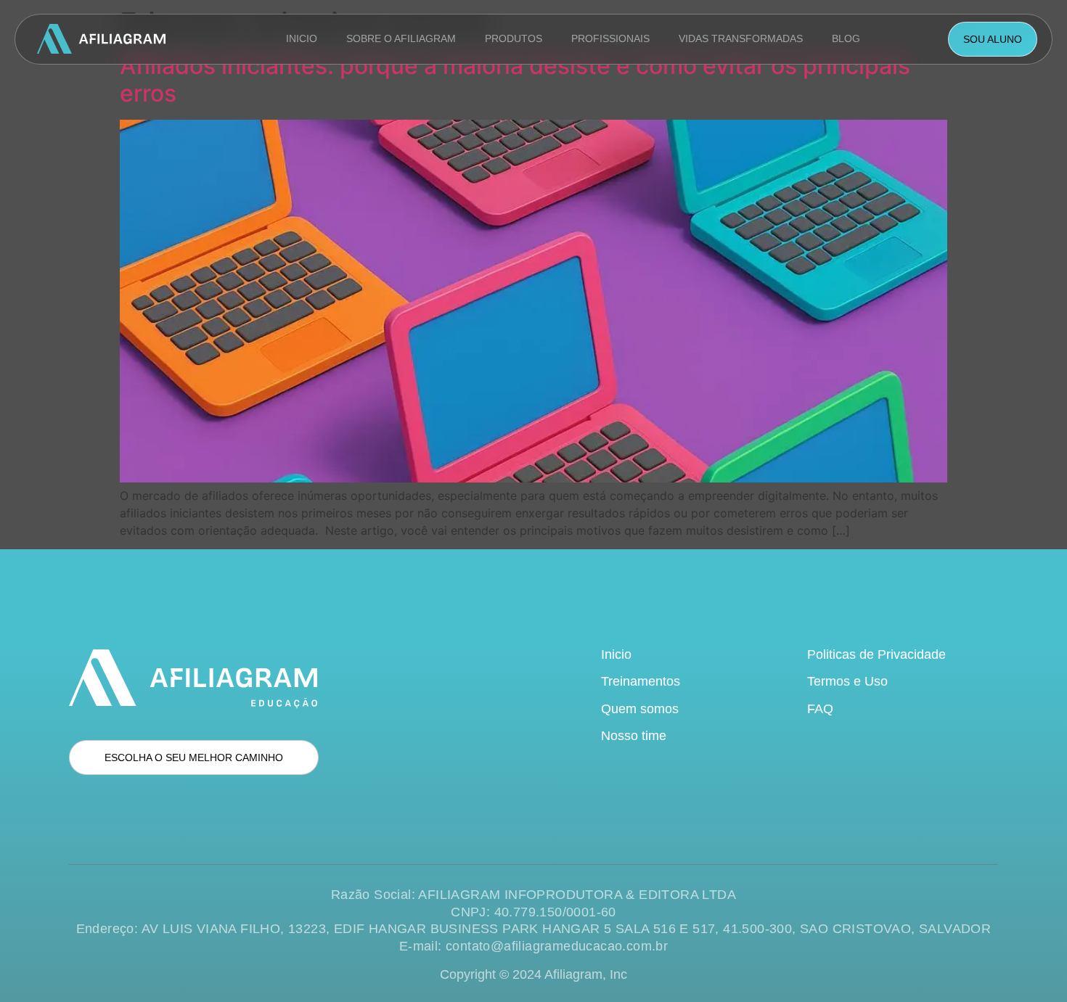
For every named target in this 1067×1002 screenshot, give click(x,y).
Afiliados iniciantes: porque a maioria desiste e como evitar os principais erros (515, 79)
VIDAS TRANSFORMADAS (741, 38)
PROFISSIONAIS (610, 38)
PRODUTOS (513, 38)
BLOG (846, 38)
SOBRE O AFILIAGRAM (401, 38)
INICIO (301, 38)
